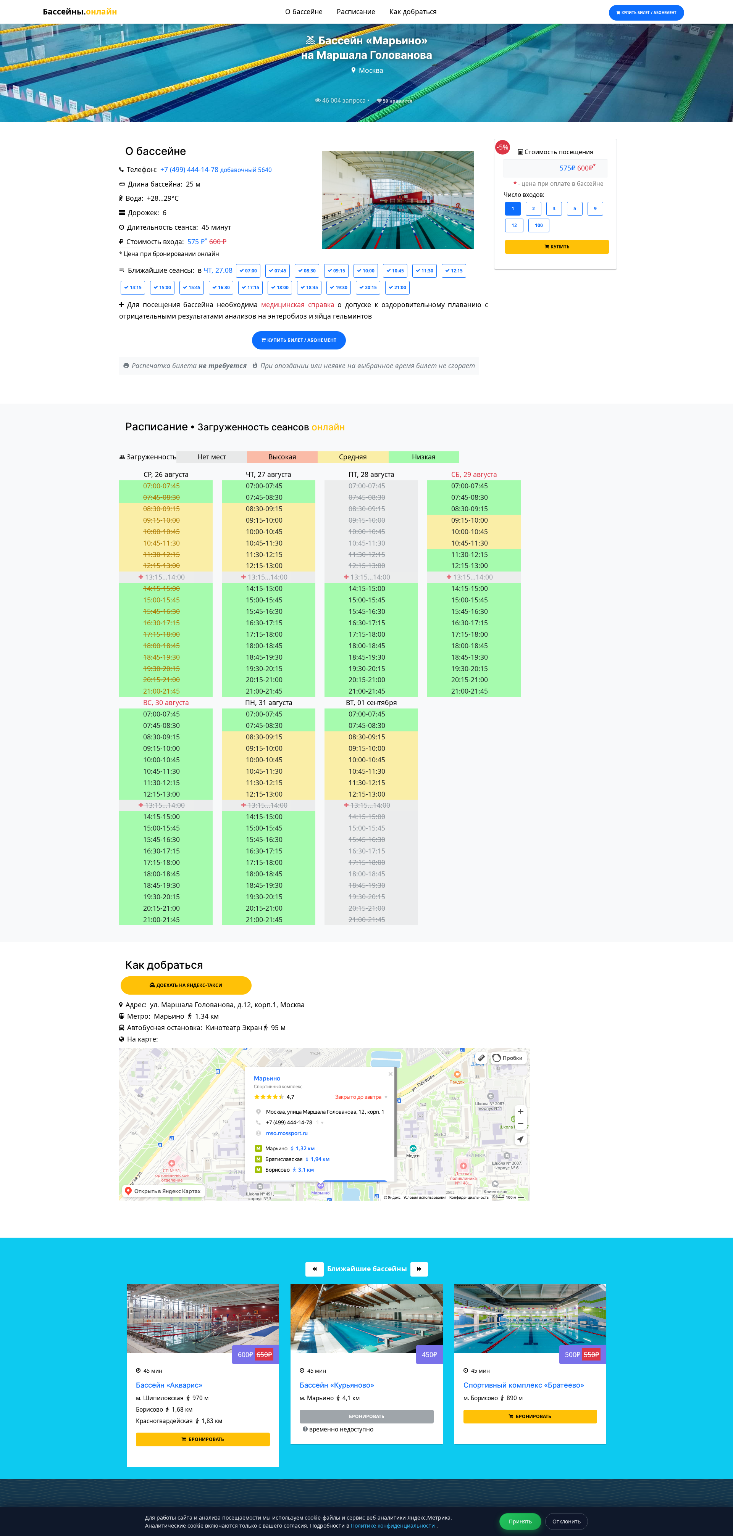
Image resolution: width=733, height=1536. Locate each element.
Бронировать (369, 1416)
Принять (520, 1521)
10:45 (397, 270)
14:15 (135, 287)
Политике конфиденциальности (393, 1525)
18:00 (282, 287)
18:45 (311, 287)
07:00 (250, 270)
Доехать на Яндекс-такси (189, 985)
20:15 (370, 287)
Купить (560, 246)
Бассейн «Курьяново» (173, 1385)
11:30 (426, 270)
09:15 (338, 270)
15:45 (193, 287)
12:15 (456, 270)
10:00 (368, 270)
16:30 (223, 287)
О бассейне (304, 11)
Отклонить (566, 1521)
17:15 (252, 287)
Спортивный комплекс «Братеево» (360, 1385)
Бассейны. (80, 11)
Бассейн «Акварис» (496, 1385)
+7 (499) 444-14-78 (216, 169)
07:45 (279, 270)
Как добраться (413, 11)
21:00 (399, 287)
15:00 (164, 287)
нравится (397, 101)
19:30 (340, 287)
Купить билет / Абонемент (301, 340)
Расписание (356, 11)
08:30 (309, 270)
